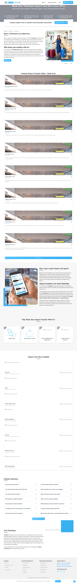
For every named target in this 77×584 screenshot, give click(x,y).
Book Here (7, 60)
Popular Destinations (52, 2)
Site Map (6, 567)
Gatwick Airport (43, 565)
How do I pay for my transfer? (12, 484)
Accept (58, 581)
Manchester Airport (44, 567)
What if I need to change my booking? (49, 499)
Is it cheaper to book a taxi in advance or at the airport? (18, 508)
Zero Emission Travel (9, 565)
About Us (43, 2)
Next (71, 63)
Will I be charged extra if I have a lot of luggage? (52, 489)
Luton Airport (42, 572)
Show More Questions (37, 518)
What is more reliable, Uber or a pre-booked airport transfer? (55, 513)
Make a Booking (67, 2)
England (5, 31)
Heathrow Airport (43, 562)
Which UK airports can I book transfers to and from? (52, 503)
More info (53, 581)
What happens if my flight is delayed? (13, 499)
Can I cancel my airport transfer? (12, 494)
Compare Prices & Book (60, 22)
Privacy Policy (7, 569)
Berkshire (11, 31)
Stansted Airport (43, 569)
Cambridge (25, 572)
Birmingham (25, 565)
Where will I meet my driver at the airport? (50, 494)
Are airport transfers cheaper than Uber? (50, 508)
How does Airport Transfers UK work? (13, 503)
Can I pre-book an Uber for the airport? (14, 513)
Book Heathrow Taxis (38, 257)
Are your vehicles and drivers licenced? (49, 484)
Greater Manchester (26, 567)
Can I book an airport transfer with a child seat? (16, 489)
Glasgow (24, 569)
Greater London (26, 562)
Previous (65, 63)
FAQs (60, 2)
